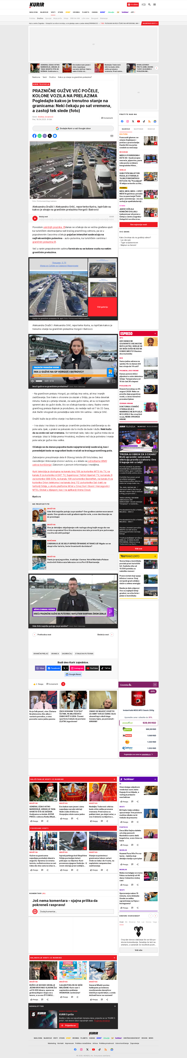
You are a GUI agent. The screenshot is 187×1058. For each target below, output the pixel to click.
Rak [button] (138, 922)
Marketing (52, 1043)
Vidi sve (138, 549)
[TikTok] (144, 121)
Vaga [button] (155, 922)
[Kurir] (36, 4)
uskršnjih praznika (53, 227)
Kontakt (60, 1043)
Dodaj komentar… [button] (48, 911)
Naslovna (36, 77)
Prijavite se (70, 1025)
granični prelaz (40, 654)
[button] (107, 118)
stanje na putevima (84, 654)
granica (55, 654)
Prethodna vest (44, 634)
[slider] (39, 381)
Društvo (52, 77)
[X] (133, 121)
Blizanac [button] (132, 922)
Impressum (69, 1043)
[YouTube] (138, 121)
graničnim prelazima (42, 242)
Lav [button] (143, 922)
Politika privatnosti (106, 1043)
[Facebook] (122, 121)
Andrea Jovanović (45, 117)
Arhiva (95, 1043)
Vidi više (138, 950)
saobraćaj (67, 654)
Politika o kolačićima (83, 1043)
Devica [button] (148, 922)
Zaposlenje (134, 1043)
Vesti (45, 77)
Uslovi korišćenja (122, 1043)
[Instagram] (127, 121)
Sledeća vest (103, 634)
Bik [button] (126, 922)
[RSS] (149, 121)
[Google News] (155, 121)
